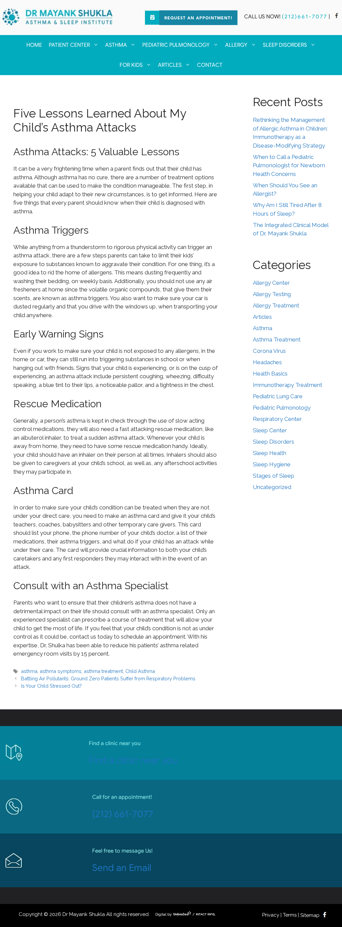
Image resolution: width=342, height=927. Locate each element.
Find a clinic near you (133, 760)
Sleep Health (269, 453)
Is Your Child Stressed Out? (51, 686)
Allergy (236, 45)
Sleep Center (270, 430)
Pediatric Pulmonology (176, 45)
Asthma (116, 45)
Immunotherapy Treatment (287, 385)
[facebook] (336, 16)
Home (34, 45)
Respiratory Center (277, 419)
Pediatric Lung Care (278, 396)
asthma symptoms (60, 671)
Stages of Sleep (273, 475)
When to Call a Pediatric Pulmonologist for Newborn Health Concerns (289, 165)
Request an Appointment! (198, 18)
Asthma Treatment (277, 339)
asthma (29, 671)
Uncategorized (272, 487)
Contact (209, 65)
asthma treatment (103, 671)
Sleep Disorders (285, 45)
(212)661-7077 (304, 16)
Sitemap (310, 915)
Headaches (267, 362)
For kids (131, 65)
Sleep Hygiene (272, 464)
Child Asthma (140, 671)
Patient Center (69, 45)
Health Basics (270, 373)
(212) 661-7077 (122, 814)
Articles (170, 65)
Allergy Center (271, 282)
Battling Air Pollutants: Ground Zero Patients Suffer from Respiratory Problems (108, 678)
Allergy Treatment (276, 305)
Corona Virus (269, 350)
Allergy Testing (272, 294)
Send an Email (121, 868)
